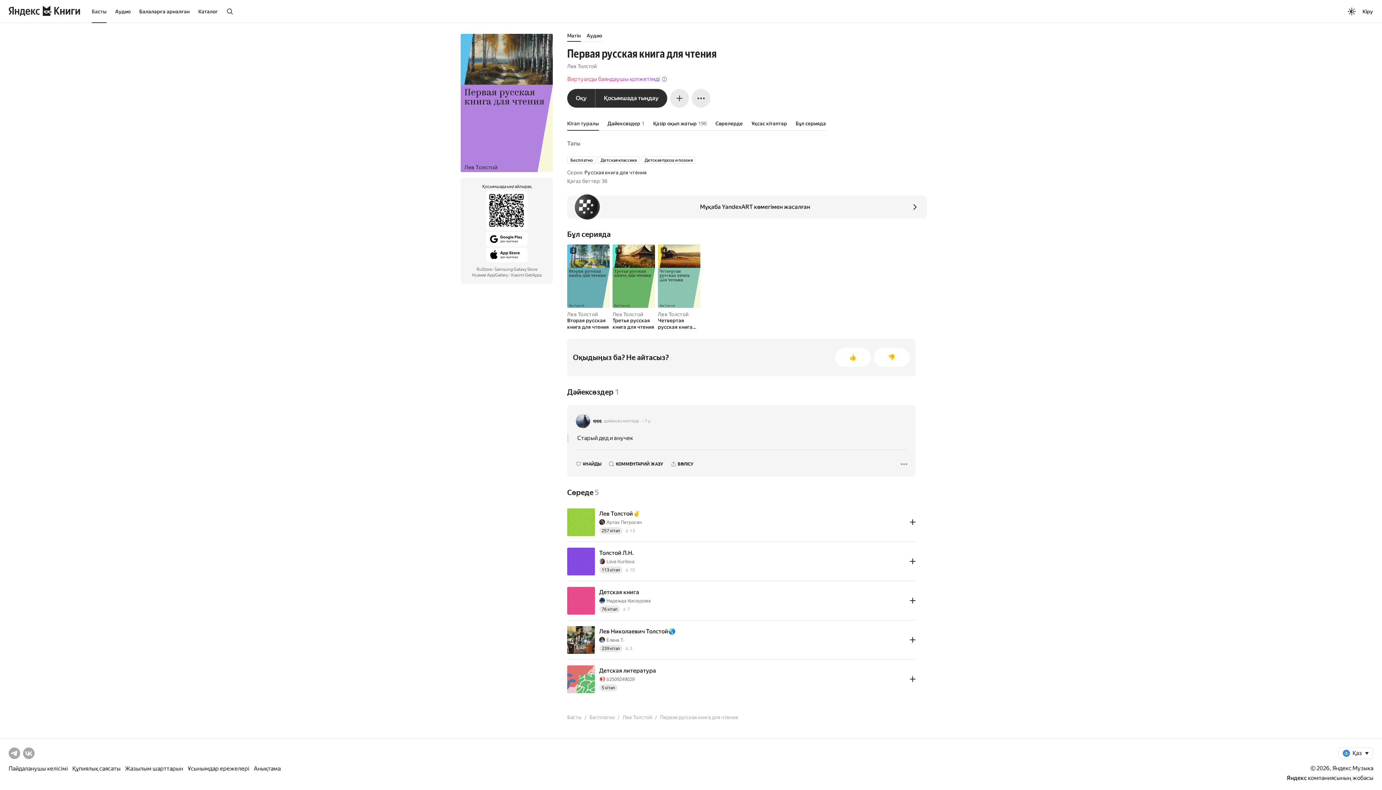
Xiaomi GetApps (526, 275)
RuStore (484, 269)
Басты (99, 11)
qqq (597, 420)
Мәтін (574, 36)
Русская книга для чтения (615, 172)
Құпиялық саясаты (96, 768)
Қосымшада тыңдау (631, 98)
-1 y (646, 420)
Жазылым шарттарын (154, 768)
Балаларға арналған (164, 11)
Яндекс (1297, 778)
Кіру (1368, 11)
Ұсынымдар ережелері (218, 768)
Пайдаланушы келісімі (38, 768)
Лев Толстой (582, 66)
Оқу (581, 98)
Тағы (573, 143)
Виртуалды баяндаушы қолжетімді (613, 79)
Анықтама (267, 768)
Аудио (123, 11)
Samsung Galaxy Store (515, 269)
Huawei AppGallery (490, 275)
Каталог (208, 11)
